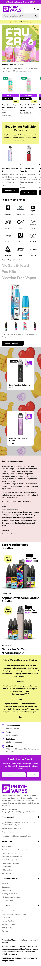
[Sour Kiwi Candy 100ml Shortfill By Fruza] (28, 84)
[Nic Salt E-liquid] (20, 301)
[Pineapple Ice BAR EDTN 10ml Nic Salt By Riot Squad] (6, 326)
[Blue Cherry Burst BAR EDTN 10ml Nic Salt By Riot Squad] (34, 326)
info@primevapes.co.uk (12, 829)
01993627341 (9, 832)
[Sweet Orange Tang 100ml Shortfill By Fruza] (10, 84)
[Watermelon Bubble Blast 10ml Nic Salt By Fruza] (25, 326)
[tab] (15, 265)
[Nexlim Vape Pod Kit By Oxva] (20, 371)
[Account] (34, 9)
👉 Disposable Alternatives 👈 (20, 22)
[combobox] (20, 15)
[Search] (36, 16)
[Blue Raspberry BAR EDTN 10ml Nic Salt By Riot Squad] (15, 326)
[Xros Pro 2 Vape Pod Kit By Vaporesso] (20, 424)
